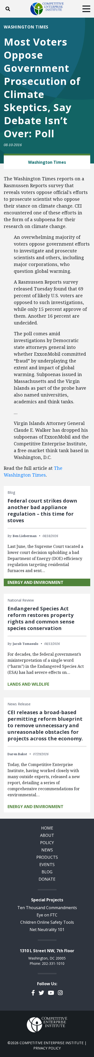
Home (47, 828)
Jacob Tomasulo (25, 644)
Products (47, 857)
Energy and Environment (35, 582)
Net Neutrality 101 (47, 929)
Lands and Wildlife (28, 684)
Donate (47, 879)
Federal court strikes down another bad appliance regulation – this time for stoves (42, 510)
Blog (47, 872)
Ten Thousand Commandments (47, 907)
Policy (47, 842)
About (47, 835)
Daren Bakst (17, 754)
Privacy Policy (47, 1048)
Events (47, 864)
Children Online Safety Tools (47, 922)
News (47, 850)
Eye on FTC (47, 915)
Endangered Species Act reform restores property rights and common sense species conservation (41, 618)
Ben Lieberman (25, 536)
